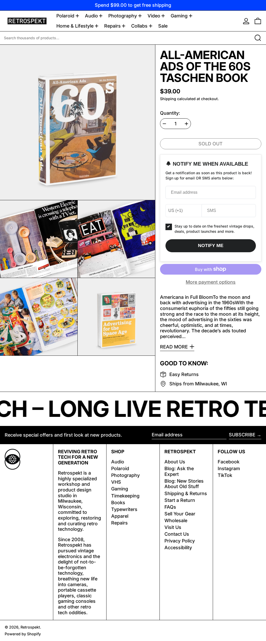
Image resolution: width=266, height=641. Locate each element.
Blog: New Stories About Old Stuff (184, 483)
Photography (125, 475)
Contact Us (176, 534)
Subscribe (242, 434)
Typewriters (124, 509)
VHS (116, 482)
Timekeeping (125, 495)
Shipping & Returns (185, 493)
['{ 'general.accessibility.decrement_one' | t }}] (164, 124)
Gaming (119, 488)
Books (118, 502)
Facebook (229, 461)
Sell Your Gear (179, 513)
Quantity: (170, 113)
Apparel (119, 516)
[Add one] (186, 124)
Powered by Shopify (23, 634)
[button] (257, 21)
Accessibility (178, 547)
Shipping (168, 98)
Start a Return (179, 500)
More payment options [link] (211, 282)
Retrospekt (30, 627)
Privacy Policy (179, 540)
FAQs (170, 507)
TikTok (225, 475)
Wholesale (175, 520)
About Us (174, 461)
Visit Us (172, 527)
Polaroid (120, 468)
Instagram (229, 468)
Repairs (119, 523)
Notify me (210, 245)
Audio (117, 461)
